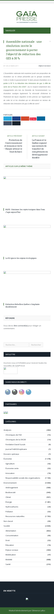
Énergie (9, 502)
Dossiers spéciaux (11, 454)
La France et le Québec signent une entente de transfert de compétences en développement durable (40, 149)
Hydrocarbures (12, 506)
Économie (8, 459)
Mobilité (9, 559)
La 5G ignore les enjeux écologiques (21, 258)
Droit (8, 540)
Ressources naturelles (15, 516)
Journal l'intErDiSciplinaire (16, 449)
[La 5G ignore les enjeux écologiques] (27, 240)
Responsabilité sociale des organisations (23, 478)
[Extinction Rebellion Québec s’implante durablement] (27, 286)
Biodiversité (11, 492)
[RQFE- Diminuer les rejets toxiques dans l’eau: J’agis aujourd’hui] (27, 191)
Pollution (9, 511)
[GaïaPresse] (27, 16)
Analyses (7, 430)
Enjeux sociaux (45, 66)
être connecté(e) (21, 325)
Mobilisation (11, 554)
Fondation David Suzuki (15, 444)
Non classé (8, 521)
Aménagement (12, 487)
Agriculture (10, 463)
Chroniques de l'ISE (14, 435)
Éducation (10, 545)
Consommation (12, 535)
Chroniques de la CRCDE (16, 439)
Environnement (10, 483)
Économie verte (12, 468)
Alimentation (11, 531)
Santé (8, 564)
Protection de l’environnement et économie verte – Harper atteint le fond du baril (13, 146)
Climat (8, 497)
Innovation (10, 473)
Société (7, 526)
